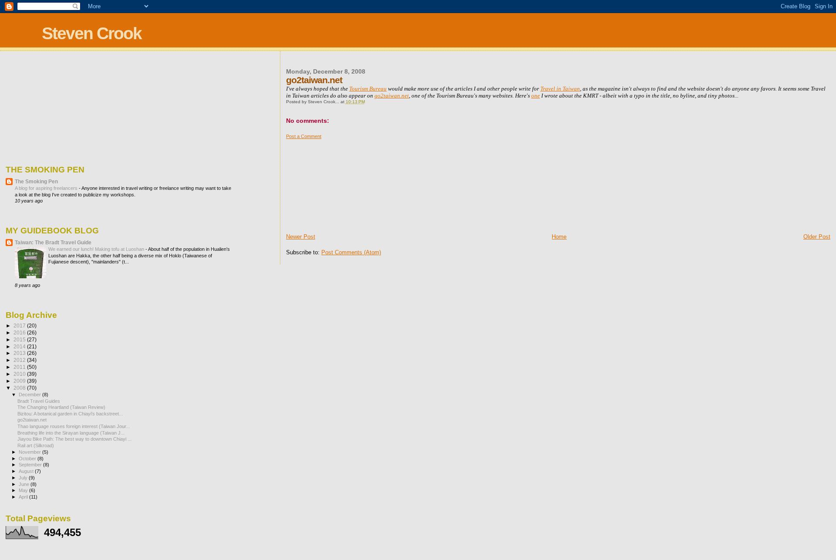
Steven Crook (92, 33)
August (27, 471)
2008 (20, 388)
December (30, 394)
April (24, 496)
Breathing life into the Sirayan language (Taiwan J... (71, 432)
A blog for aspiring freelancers (47, 188)
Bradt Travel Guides (38, 401)
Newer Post (300, 236)
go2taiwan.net (32, 419)
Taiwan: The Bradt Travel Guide (53, 242)
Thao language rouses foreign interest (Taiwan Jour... (73, 426)
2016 (20, 332)
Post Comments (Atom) (351, 252)
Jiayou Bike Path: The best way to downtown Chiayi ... (74, 439)
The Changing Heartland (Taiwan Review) (61, 407)
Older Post (816, 236)
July (24, 477)
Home (559, 236)
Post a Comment (303, 136)
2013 (20, 353)
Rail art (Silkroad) (35, 445)
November (30, 452)
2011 (20, 367)
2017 (20, 325)
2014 (20, 346)
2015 (20, 339)
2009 (20, 381)
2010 (20, 374)
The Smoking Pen (36, 181)
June (24, 484)
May (24, 490)
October (28, 458)
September (31, 464)
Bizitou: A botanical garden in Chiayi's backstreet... (70, 413)
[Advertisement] (329, 182)
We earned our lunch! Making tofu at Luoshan (96, 249)
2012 (20, 360)
